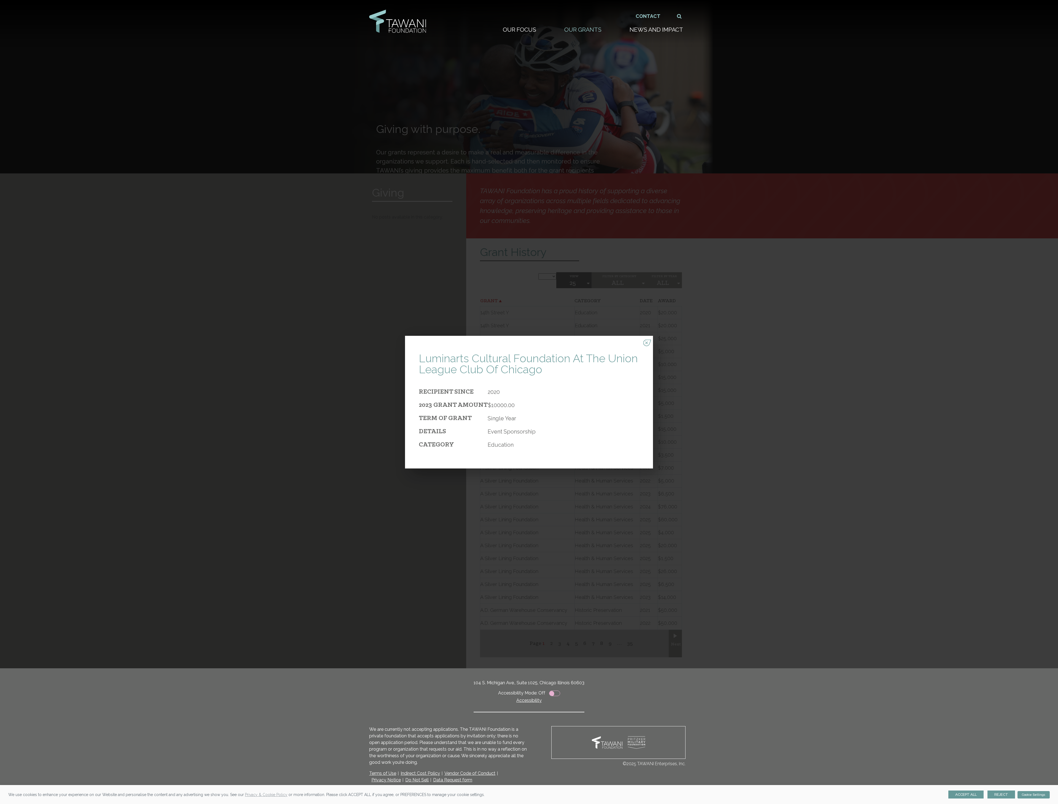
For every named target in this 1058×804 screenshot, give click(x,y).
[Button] (679, 16)
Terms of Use (382, 773)
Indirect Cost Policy (420, 773)
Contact (648, 16)
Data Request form (452, 780)
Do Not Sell (417, 780)
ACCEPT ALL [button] (966, 794)
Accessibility (529, 700)
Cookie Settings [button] (1033, 795)
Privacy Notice (386, 780)
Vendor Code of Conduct (469, 773)
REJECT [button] (1001, 794)
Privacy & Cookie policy (266, 795)
